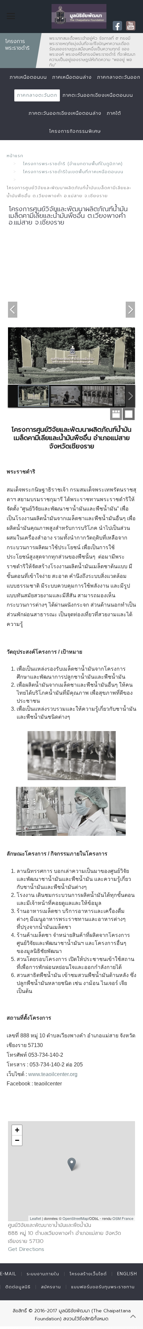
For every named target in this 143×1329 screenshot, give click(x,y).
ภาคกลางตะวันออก (118, 77)
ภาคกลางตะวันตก (37, 95)
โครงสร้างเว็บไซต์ (88, 1274)
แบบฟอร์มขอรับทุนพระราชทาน (103, 1287)
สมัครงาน (51, 1287)
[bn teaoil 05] (70, 811)
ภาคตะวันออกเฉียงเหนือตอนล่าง (65, 113)
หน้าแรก (15, 155)
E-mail (8, 1274)
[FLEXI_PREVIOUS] (12, 309)
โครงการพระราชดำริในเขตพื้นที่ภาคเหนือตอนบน (73, 172)
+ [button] (17, 1130)
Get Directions (26, 1249)
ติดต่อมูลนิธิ (18, 1287)
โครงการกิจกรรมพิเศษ (75, 131)
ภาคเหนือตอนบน (28, 77)
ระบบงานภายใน (43, 1274)
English (127, 1274)
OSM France (122, 1218)
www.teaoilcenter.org (52, 1074)
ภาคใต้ (114, 113)
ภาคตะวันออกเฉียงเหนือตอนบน (98, 95)
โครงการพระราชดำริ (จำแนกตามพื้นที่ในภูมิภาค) (73, 163)
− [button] (17, 1140)
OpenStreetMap (75, 1218)
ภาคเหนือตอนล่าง (72, 77)
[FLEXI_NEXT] (130, 309)
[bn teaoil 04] (71, 755)
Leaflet (35, 1218)
